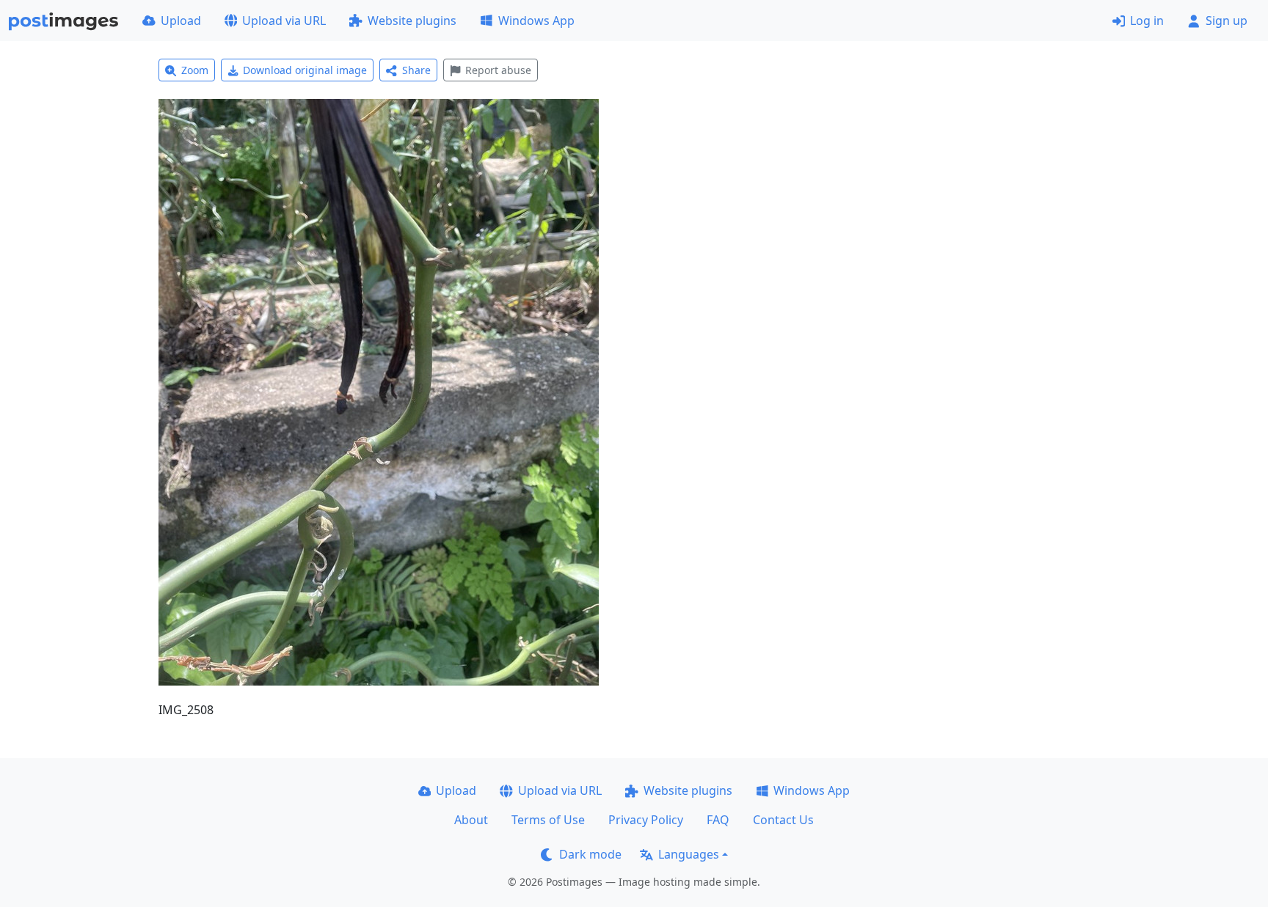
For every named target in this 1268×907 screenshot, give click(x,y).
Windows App (536, 20)
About (471, 820)
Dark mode (590, 854)
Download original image (305, 70)
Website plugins (412, 20)
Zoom (194, 70)
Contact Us (783, 820)
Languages (688, 854)
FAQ (718, 820)
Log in (1147, 20)
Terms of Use (548, 820)
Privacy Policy (645, 820)
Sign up (1226, 20)
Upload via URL (284, 20)
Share (416, 70)
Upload (181, 20)
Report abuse (498, 70)
